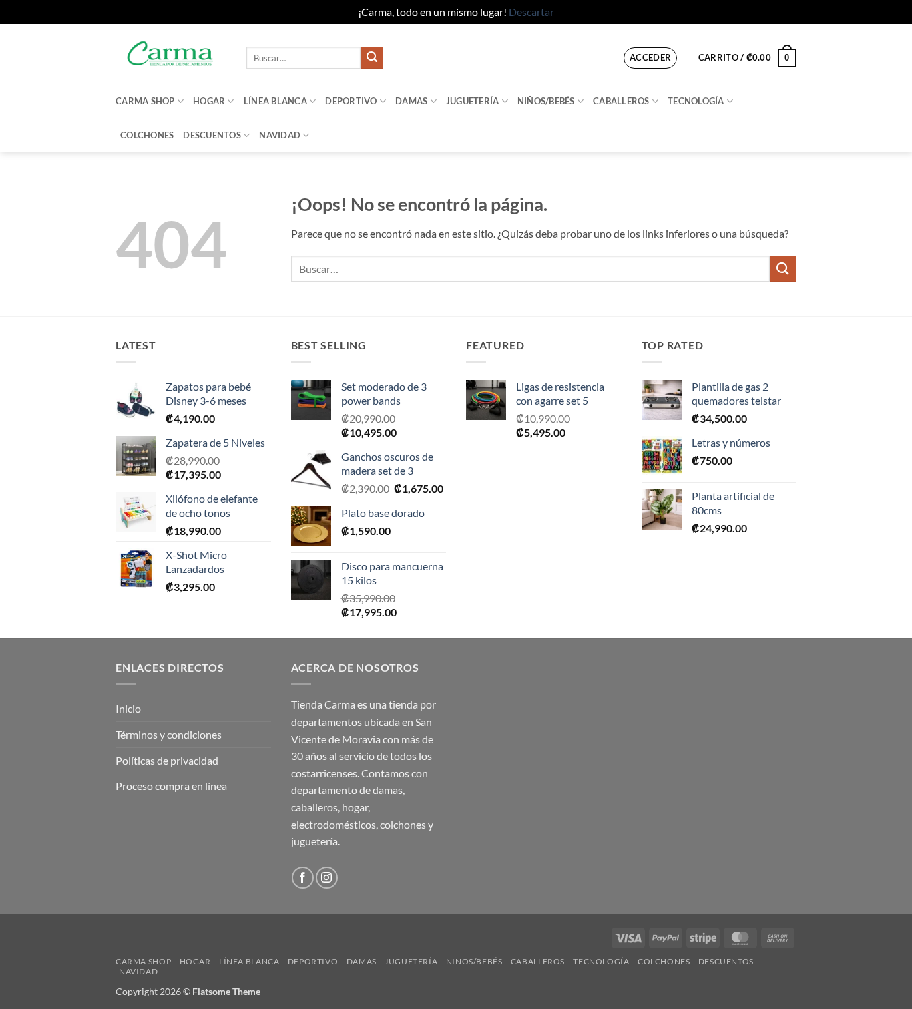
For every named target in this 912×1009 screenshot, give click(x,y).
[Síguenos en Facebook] (303, 878)
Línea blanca (275, 100)
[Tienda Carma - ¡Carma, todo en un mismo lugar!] (171, 53)
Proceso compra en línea (171, 785)
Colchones (147, 135)
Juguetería (472, 100)
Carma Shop (145, 100)
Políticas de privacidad (167, 760)
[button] (651, 58)
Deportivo (351, 100)
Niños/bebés (546, 100)
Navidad (279, 135)
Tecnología (696, 100)
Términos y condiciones (169, 734)
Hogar (209, 100)
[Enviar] (372, 58)
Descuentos (212, 135)
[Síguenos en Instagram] (327, 878)
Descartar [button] (531, 11)
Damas (411, 100)
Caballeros (621, 100)
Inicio (128, 708)
